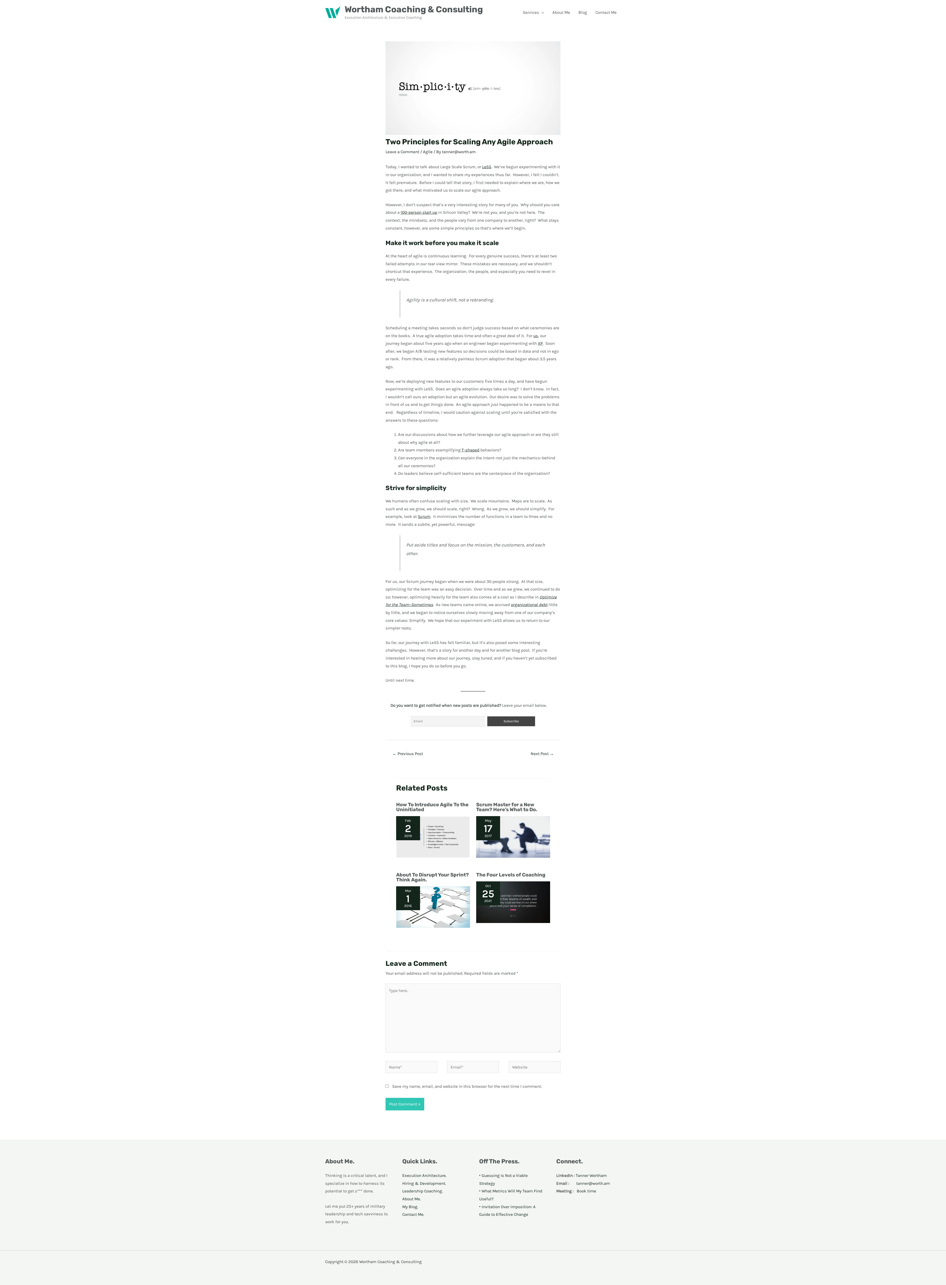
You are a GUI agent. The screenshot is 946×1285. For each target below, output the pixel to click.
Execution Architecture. (424, 1175)
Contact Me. (413, 1214)
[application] (541, 12)
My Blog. (410, 1206)
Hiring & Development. (424, 1183)
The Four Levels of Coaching (510, 875)
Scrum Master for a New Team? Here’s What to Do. (506, 807)
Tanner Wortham (591, 1175)
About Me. (411, 1198)
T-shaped (470, 449)
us (535, 335)
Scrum (424, 516)
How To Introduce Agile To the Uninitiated (432, 807)
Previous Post (407, 753)
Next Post (542, 753)
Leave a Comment (402, 151)
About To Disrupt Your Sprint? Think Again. (432, 877)
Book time (586, 1190)
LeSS (486, 166)
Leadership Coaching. (422, 1190)
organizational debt (529, 604)
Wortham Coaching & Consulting (414, 9)
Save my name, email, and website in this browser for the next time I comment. (467, 1086)
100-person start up (419, 212)
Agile (428, 151)
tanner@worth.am (593, 1183)
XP (540, 343)
